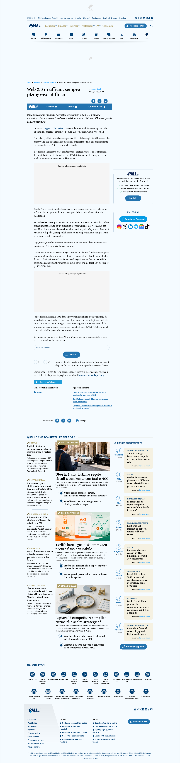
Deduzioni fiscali (134, 571)
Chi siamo (32, 719)
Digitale (33, 443)
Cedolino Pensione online (106, 723)
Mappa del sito (34, 747)
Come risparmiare (70, 513)
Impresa (74, 26)
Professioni (87, 26)
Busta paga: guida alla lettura (104, 731)
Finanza (62, 26)
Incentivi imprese (66, 18)
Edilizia (130, 475)
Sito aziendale (68, 586)
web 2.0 (40, 392)
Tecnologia (108, 26)
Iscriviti (133, 198)
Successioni (132, 598)
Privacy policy (34, 733)
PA (97, 26)
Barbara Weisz (144, 466)
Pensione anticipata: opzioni (74, 732)
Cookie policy (33, 737)
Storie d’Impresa (37, 585)
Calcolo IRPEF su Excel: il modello (72, 740)
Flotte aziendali (69, 443)
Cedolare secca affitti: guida (74, 723)
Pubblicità (32, 723)
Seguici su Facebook (135, 219)
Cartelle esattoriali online (106, 726)
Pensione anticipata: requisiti (70, 727)
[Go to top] (154, 754)
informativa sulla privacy (91, 375)
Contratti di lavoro (110, 18)
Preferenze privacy (36, 740)
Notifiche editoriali (36, 743)
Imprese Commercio (38, 514)
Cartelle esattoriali (136, 499)
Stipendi (86, 18)
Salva (71, 107)
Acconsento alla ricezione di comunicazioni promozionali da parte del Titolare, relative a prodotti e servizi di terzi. (82, 363)
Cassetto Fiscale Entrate (73, 736)
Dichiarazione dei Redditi (47, 18)
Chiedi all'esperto (135, 646)
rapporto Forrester (53, 128)
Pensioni (122, 18)
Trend (30, 18)
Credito (78, 18)
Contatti (31, 730)
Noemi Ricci (96, 89)
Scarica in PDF (95, 107)
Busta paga (96, 18)
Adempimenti (35, 548)
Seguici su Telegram (48, 382)
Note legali (32, 726)
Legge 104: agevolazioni (105, 736)
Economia (50, 26)
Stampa (50, 107)
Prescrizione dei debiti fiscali (104, 740)
